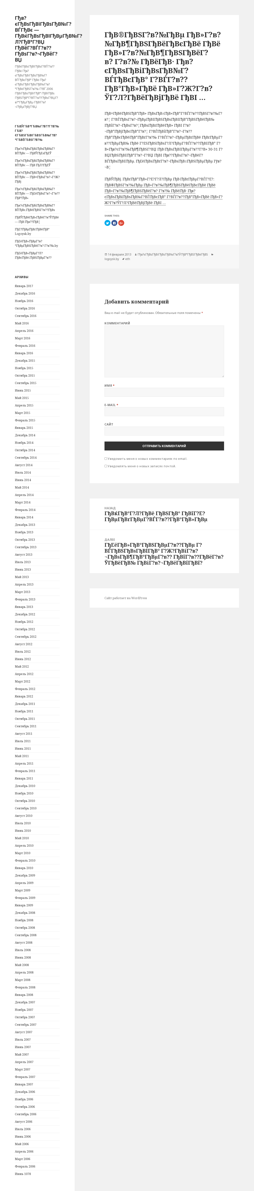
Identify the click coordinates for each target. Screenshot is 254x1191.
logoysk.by (112, 259)
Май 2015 (22, 398)
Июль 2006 (23, 1129)
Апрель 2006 (24, 1151)
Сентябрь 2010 (25, 808)
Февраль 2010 (25, 860)
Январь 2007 (24, 1084)
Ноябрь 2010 (24, 793)
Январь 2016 (24, 353)
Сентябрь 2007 (25, 1025)
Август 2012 (23, 644)
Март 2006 (22, 1159)
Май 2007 (22, 1054)
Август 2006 (23, 1122)
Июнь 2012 (23, 659)
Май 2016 (22, 323)
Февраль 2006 (25, 1166)
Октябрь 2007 (25, 1017)
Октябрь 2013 (25, 540)
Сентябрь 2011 (25, 726)
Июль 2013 (23, 562)
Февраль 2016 (25, 346)
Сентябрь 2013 (25, 547)
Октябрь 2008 (25, 928)
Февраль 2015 (25, 420)
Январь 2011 (24, 778)
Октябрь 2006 (25, 1107)
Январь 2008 (24, 995)
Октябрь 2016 (25, 308)
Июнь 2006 (23, 1136)
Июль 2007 (23, 1039)
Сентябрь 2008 (25, 935)
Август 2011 (23, 734)
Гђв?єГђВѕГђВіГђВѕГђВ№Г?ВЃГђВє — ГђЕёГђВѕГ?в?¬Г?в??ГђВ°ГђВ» (37, 193)
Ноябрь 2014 (24, 443)
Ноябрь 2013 (24, 532)
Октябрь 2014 (25, 450)
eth (127, 259)
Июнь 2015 (23, 390)
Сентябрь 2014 (25, 458)
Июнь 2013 (23, 569)
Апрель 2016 (24, 331)
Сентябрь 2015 (25, 383)
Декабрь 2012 (25, 614)
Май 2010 (22, 838)
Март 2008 (22, 980)
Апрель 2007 (24, 1062)
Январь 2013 (24, 607)
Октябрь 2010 (25, 801)
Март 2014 (22, 502)
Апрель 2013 (24, 584)
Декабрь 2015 (25, 361)
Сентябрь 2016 (25, 316)
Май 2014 (22, 487)
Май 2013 (22, 577)
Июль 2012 (23, 652)
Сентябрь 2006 (25, 1114)
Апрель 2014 (24, 495)
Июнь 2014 (23, 480)
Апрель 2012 (24, 674)
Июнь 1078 (23, 1174)
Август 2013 (23, 555)
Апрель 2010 (24, 845)
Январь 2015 (24, 428)
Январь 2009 (24, 905)
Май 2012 (22, 666)
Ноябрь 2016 (24, 301)
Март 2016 (22, 338)
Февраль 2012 (25, 689)
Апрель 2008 (24, 972)
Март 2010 (22, 853)
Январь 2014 (24, 517)
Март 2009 (22, 890)
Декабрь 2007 (25, 1002)
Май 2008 (22, 965)
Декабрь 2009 (25, 875)
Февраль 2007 (25, 1077)
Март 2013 (22, 592)
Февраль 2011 (25, 771)
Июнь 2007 (23, 1047)
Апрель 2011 (24, 763)
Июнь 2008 (23, 957)
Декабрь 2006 (25, 1092)
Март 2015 (22, 413)
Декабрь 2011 (25, 704)
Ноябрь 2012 (24, 622)
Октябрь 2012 (25, 629)
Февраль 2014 (25, 510)
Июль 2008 (23, 950)
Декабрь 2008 (25, 913)
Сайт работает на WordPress (126, 598)
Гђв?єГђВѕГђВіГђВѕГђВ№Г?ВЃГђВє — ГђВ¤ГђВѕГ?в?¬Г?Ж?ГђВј (37, 177)
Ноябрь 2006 (24, 1099)
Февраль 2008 (25, 987)
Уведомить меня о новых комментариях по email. (147, 459)
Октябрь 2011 (25, 719)
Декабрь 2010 (25, 786)
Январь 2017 (24, 286)
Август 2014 (23, 465)
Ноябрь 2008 (24, 920)
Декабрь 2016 (25, 293)
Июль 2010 (23, 823)
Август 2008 (23, 942)
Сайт (109, 424)
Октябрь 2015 (25, 375)
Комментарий (117, 323)
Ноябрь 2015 (24, 368)
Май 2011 (22, 756)
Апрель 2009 (24, 883)
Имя (110, 386)
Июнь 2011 (23, 748)
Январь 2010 (24, 868)
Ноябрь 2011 (24, 711)
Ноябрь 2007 (24, 1010)
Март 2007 (22, 1069)
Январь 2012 (24, 696)
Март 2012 (22, 681)
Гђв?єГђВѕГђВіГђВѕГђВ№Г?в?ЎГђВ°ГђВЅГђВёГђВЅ (173, 254)
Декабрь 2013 (25, 525)
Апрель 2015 (24, 405)
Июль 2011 (23, 741)
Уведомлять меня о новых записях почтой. (142, 466)
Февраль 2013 (25, 599)
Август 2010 (23, 816)
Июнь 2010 (23, 831)
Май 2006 (22, 1144)
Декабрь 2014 (25, 435)
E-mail (111, 405)
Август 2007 (23, 1032)
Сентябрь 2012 (25, 637)
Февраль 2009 (25, 898)
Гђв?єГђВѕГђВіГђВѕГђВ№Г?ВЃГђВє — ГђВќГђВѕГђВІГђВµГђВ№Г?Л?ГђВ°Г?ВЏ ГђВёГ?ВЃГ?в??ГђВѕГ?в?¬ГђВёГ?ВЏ (48, 38)
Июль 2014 (23, 472)
